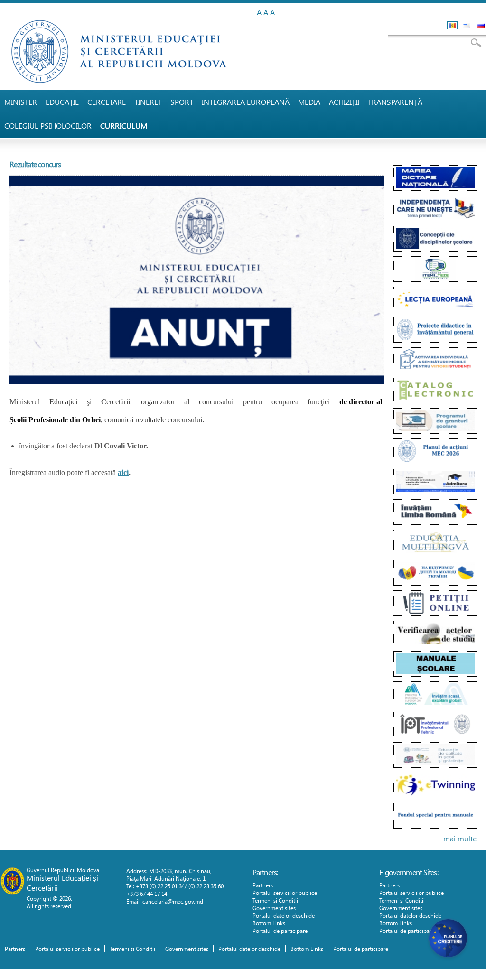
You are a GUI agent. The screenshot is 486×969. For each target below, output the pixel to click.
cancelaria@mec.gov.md (172, 901)
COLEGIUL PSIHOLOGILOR (48, 125)
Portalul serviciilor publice (284, 892)
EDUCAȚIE (62, 102)
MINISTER (20, 102)
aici (123, 472)
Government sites (274, 908)
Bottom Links (268, 923)
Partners (262, 885)
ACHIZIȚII (344, 102)
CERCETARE (106, 102)
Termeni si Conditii (275, 900)
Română (452, 25)
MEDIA (309, 102)
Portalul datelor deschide (283, 915)
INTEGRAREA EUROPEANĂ (246, 102)
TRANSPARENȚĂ (395, 102)
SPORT (181, 102)
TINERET (148, 102)
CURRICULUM (123, 125)
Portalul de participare (280, 930)
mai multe (460, 838)
